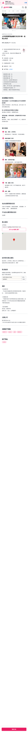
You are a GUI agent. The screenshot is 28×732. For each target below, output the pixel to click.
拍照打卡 (5, 332)
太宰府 (4, 342)
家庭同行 (19, 332)
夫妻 (15, 332)
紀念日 (10, 332)
